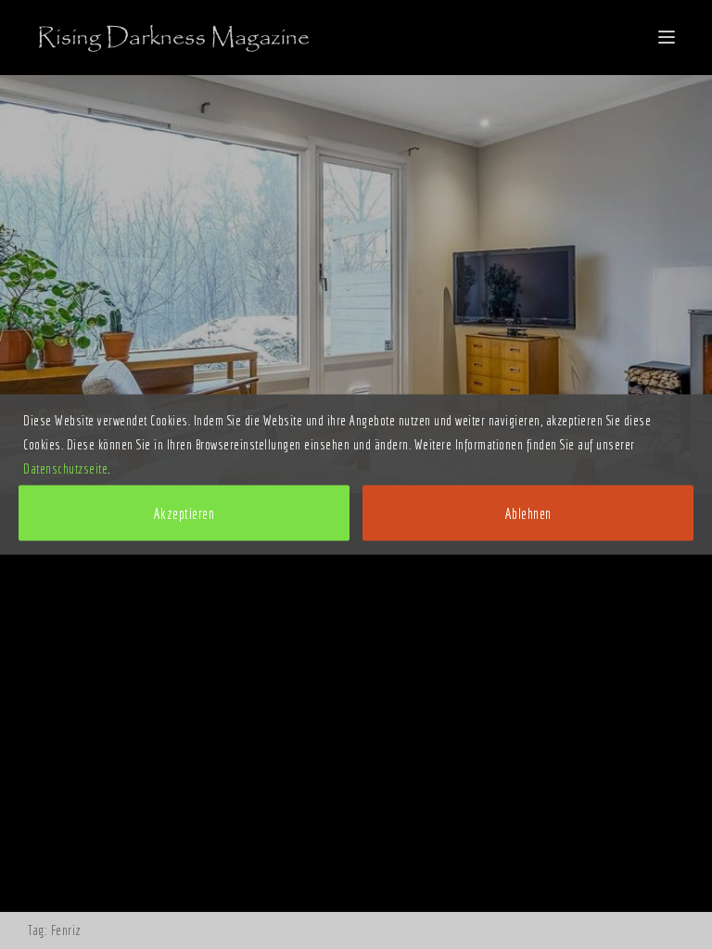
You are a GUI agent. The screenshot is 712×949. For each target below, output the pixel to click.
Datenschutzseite (65, 469)
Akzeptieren (184, 513)
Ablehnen (528, 513)
